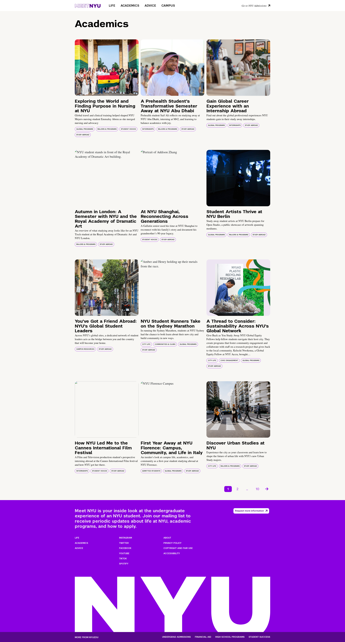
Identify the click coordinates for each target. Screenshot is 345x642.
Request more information (249, 510)
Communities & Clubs (165, 344)
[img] (107, 67)
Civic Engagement (229, 360)
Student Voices (128, 129)
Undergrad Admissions (176, 637)
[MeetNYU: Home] (88, 5)
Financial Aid (203, 637)
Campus (168, 5)
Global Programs (84, 129)
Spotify (123, 563)
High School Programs (230, 637)
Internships (148, 129)
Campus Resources (85, 349)
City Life (146, 344)
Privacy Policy (172, 543)
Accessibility (171, 553)
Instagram (125, 537)
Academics (130, 5)
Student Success (259, 637)
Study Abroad (82, 135)
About (167, 537)
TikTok (123, 558)
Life (112, 5)
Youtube (124, 553)
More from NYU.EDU (86, 637)
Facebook (125, 548)
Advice (150, 5)
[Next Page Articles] (267, 488)
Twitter (124, 543)
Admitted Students (151, 471)
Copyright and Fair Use (178, 548)
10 (257, 489)
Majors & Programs (107, 129)
